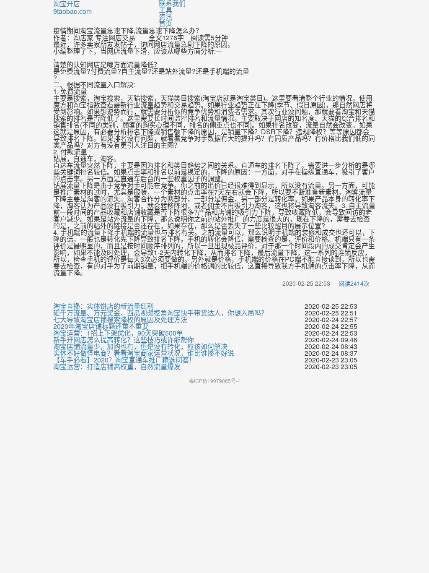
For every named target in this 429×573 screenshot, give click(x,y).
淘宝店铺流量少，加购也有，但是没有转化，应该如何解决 (140, 346)
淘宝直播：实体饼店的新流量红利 (103, 306)
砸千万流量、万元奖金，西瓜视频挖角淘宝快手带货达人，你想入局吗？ (160, 313)
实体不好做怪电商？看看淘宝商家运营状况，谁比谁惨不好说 (143, 353)
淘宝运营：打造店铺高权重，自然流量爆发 (117, 366)
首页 (165, 23)
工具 (165, 10)
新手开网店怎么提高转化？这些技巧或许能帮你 (123, 339)
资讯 (165, 16)
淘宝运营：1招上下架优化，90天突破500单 (118, 333)
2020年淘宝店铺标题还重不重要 (101, 326)
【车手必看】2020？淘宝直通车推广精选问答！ (124, 360)
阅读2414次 (354, 283)
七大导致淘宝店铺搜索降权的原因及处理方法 (120, 319)
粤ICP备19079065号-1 (214, 380)
